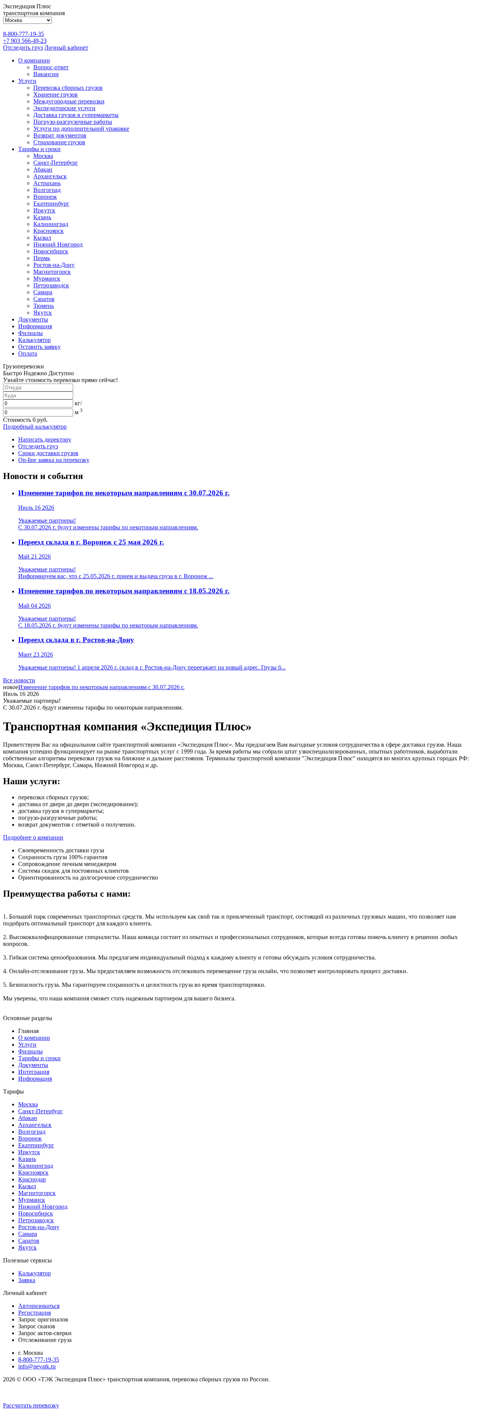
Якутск (42, 312)
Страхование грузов (59, 142)
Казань (42, 217)
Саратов (44, 299)
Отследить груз (23, 47)
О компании (34, 60)
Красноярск (48, 231)
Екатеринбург (51, 203)
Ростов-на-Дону (54, 265)
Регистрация (34, 1312)
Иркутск (44, 210)
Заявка (26, 1280)
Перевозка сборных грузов (68, 87)
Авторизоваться (38, 1306)
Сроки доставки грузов (48, 453)
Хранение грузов (55, 94)
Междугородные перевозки (69, 101)
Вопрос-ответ (51, 67)
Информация (35, 326)
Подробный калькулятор (35, 426)
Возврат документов (59, 135)
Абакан (42, 169)
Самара (42, 292)
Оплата (27, 353)
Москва (43, 156)
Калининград (50, 224)
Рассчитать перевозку (31, 1405)
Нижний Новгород (58, 244)
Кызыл (42, 237)
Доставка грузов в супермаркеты (76, 115)
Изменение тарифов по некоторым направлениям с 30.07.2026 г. (101, 687)
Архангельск (50, 176)
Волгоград (47, 190)
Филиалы (30, 333)
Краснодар (32, 1179)
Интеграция (33, 1072)
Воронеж (45, 196)
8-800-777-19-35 (23, 34)
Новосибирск (50, 251)
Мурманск (46, 278)
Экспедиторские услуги (64, 108)
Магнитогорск (52, 271)
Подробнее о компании (33, 837)
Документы (33, 319)
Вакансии (46, 74)
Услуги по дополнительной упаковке (81, 128)
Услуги (27, 81)
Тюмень (43, 306)
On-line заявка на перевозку (53, 460)
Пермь (41, 258)
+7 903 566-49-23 (25, 40)
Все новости (19, 680)
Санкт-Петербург (55, 162)
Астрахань (47, 183)
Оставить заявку (39, 346)
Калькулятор (34, 340)
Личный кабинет (66, 47)
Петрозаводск (51, 285)
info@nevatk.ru (37, 1366)
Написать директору (44, 439)
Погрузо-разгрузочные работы (72, 122)
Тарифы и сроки (39, 149)
